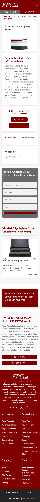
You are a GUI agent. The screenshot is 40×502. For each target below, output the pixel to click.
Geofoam (25, 429)
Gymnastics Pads (28, 436)
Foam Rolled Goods (29, 432)
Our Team (5, 471)
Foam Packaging (28, 421)
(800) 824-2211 (28, 479)
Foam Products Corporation (11, 16)
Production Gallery (9, 479)
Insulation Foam (28, 425)
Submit (20, 213)
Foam (24, 16)
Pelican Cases (7, 444)
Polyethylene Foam (12, 157)
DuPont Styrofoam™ (9, 425)
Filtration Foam (28, 444)
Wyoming (10, 19)
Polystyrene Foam (9, 429)
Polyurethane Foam (9, 436)
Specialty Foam (8, 440)
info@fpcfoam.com (29, 483)
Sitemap (5, 483)
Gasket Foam (27, 440)
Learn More (32, 275)
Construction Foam (29, 447)
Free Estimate (10, 12)
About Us (5, 467)
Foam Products (8, 421)
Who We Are (6, 475)
